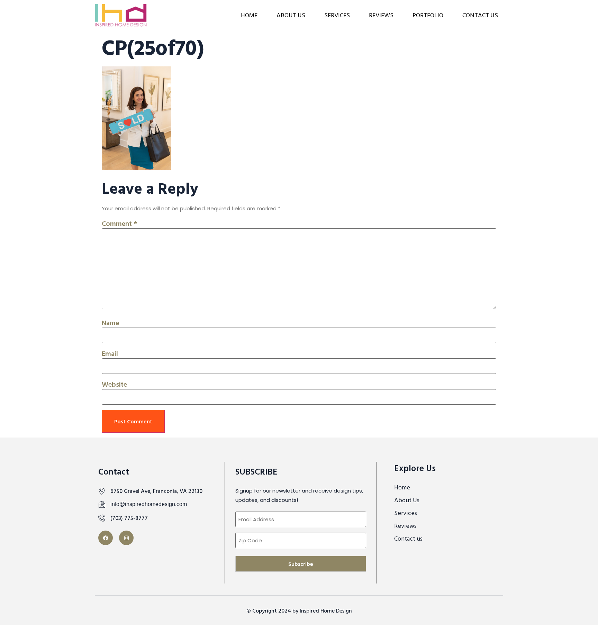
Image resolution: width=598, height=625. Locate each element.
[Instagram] (126, 538)
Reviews (381, 15)
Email (110, 353)
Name (110, 322)
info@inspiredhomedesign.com (148, 504)
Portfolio (428, 15)
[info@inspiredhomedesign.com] (101, 504)
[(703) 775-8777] (101, 517)
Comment (119, 223)
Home (249, 15)
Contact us (480, 15)
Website (114, 384)
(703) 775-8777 (129, 518)
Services (337, 15)
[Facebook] (105, 538)
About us (291, 15)
